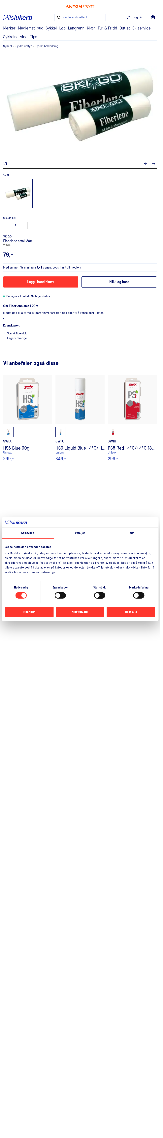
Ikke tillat (29, 611)
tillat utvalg (79, 611)
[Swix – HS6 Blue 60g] (27, 418)
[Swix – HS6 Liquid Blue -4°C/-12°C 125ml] (80, 418)
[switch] (60, 595)
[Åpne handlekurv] (153, 17)
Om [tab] (132, 533)
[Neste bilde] (153, 163)
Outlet (124, 28)
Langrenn (76, 28)
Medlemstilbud (30, 28)
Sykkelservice (15, 37)
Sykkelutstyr (24, 46)
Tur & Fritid (107, 28)
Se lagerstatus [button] (40, 296)
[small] (17, 193)
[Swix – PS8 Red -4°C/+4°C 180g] (132, 418)
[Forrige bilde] (146, 163)
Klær (91, 28)
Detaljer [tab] (80, 533)
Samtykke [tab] (27, 533)
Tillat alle (131, 611)
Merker (9, 28)
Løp (62, 28)
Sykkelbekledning (47, 46)
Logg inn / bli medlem (66, 267)
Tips (33, 37)
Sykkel (51, 28)
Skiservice (141, 28)
